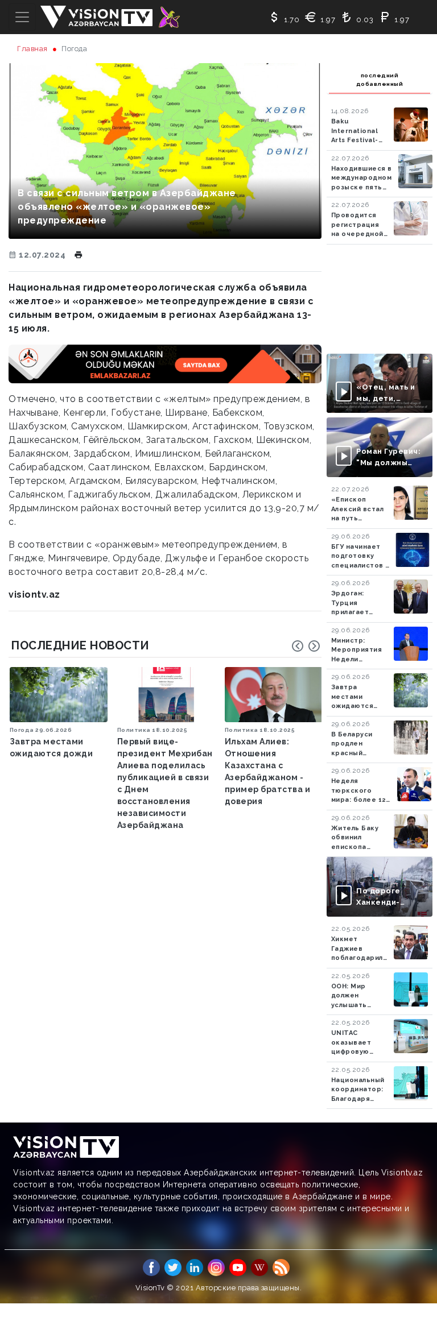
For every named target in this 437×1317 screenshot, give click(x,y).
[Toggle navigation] (22, 17)
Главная (32, 48)
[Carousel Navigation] (306, 646)
